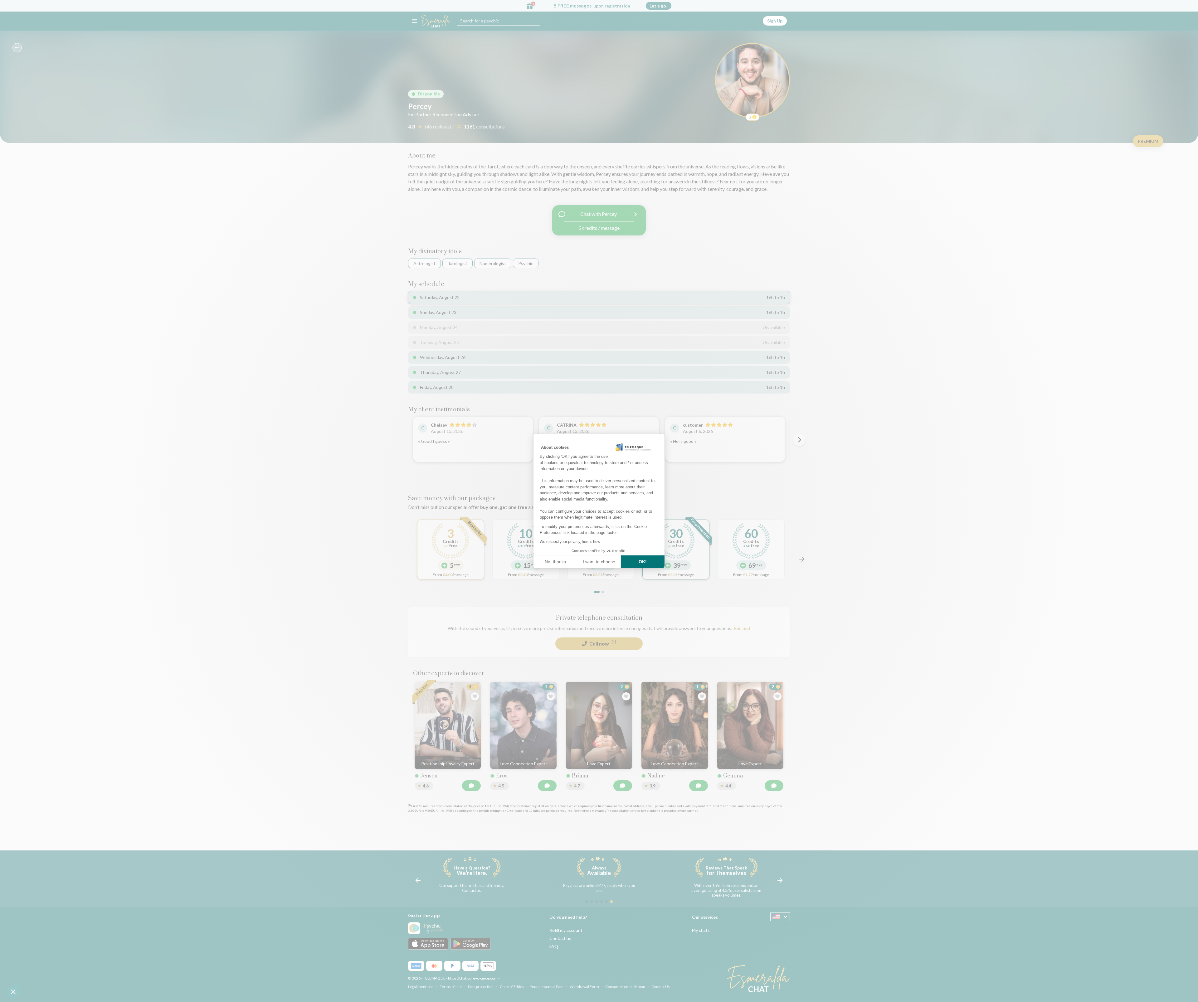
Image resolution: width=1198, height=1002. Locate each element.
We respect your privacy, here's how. (570, 542)
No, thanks (555, 561)
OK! (643, 561)
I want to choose (599, 561)
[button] (13, 991)
